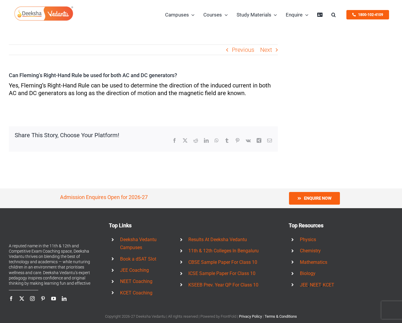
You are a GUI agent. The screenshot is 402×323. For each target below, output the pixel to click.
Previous (243, 49)
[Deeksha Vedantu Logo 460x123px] (44, 8)
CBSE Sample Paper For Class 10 (222, 262)
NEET (315, 285)
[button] (333, 15)
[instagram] (32, 298)
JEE (304, 285)
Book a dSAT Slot (138, 259)
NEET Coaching (136, 281)
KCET (328, 285)
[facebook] (11, 298)
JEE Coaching (134, 270)
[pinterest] (43, 298)
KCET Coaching (136, 293)
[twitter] (21, 298)
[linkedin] (64, 298)
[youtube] (53, 298)
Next (266, 49)
